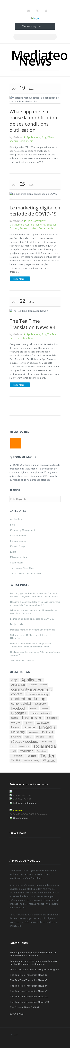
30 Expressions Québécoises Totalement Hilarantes (30, 636)
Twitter (31, 756)
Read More (18, 278)
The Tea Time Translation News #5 (28, 980)
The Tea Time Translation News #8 (28, 975)
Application (31, 680)
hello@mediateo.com (24, 803)
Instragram (15, 723)
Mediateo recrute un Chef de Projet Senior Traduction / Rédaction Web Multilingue (30, 645)
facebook (40, 703)
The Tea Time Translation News (25, 573)
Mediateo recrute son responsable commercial (33, 629)
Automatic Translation (38, 685)
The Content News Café (22, 568)
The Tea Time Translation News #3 (28, 991)
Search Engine (48, 742)
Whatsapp (49, 760)
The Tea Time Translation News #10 (29, 1002)
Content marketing (35, 224)
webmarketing (31, 760)
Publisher (28, 737)
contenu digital (21, 703)
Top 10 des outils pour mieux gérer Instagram (34, 969)
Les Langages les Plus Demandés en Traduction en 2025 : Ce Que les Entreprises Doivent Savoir (34, 595)
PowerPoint (16, 737)
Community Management (22, 530)
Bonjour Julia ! (17, 624)
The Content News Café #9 (24, 1007)
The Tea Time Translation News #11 (29, 996)
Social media (26, 141)
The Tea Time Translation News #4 (32, 324)
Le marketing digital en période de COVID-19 (35, 210)
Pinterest (47, 732)
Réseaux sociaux (29, 228)
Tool (13, 751)
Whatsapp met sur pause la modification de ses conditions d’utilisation (33, 120)
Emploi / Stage (17, 546)
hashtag (14, 718)
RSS (15, 443)
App (14, 680)
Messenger (33, 732)
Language (43, 722)
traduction (26, 751)
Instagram (32, 718)
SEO (13, 746)
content (16, 694)
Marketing (18, 732)
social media (24, 746)
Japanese (28, 723)
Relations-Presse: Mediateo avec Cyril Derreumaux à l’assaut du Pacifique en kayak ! (35, 603)
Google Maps (20, 818)
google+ (45, 708)
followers (34, 708)
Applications (33, 137)
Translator (16, 755)
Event (13, 552)
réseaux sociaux (24, 741)
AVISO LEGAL (17, 1014)
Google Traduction (40, 713)
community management (31, 689)
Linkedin (29, 727)
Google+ (19, 713)
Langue (15, 727)
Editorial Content (18, 541)
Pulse (50, 737)
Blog (43, 137)
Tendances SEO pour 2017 (23, 660)
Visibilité (15, 760)
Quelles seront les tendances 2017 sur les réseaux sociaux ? (35, 653)
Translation (41, 751)
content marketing (37, 694)
